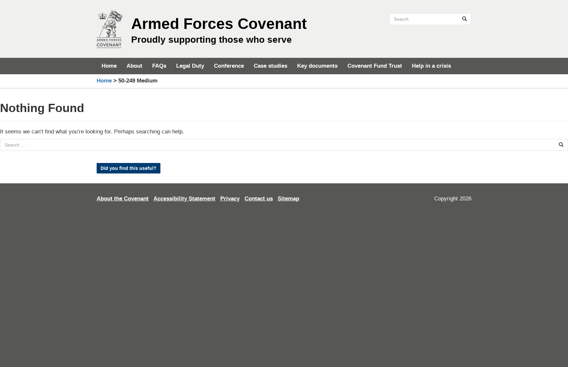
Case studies (270, 66)
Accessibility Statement (184, 198)
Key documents (317, 66)
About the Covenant (123, 198)
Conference (229, 66)
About (134, 66)
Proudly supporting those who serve (211, 39)
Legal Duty (190, 66)
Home (109, 66)
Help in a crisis (431, 66)
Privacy (230, 198)
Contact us (259, 198)
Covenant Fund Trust (374, 66)
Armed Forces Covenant (219, 23)
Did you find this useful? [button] (128, 168)
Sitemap (288, 198)
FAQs (159, 66)
